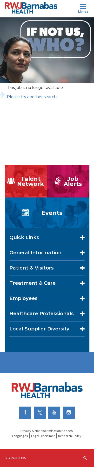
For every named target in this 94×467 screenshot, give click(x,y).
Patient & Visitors (31, 268)
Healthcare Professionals (41, 313)
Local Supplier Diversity (39, 329)
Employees (23, 298)
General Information (35, 252)
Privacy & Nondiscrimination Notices (46, 431)
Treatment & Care (32, 283)
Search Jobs (15, 458)
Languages (20, 436)
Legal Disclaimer (43, 436)
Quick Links (24, 237)
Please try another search (32, 97)
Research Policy (69, 436)
